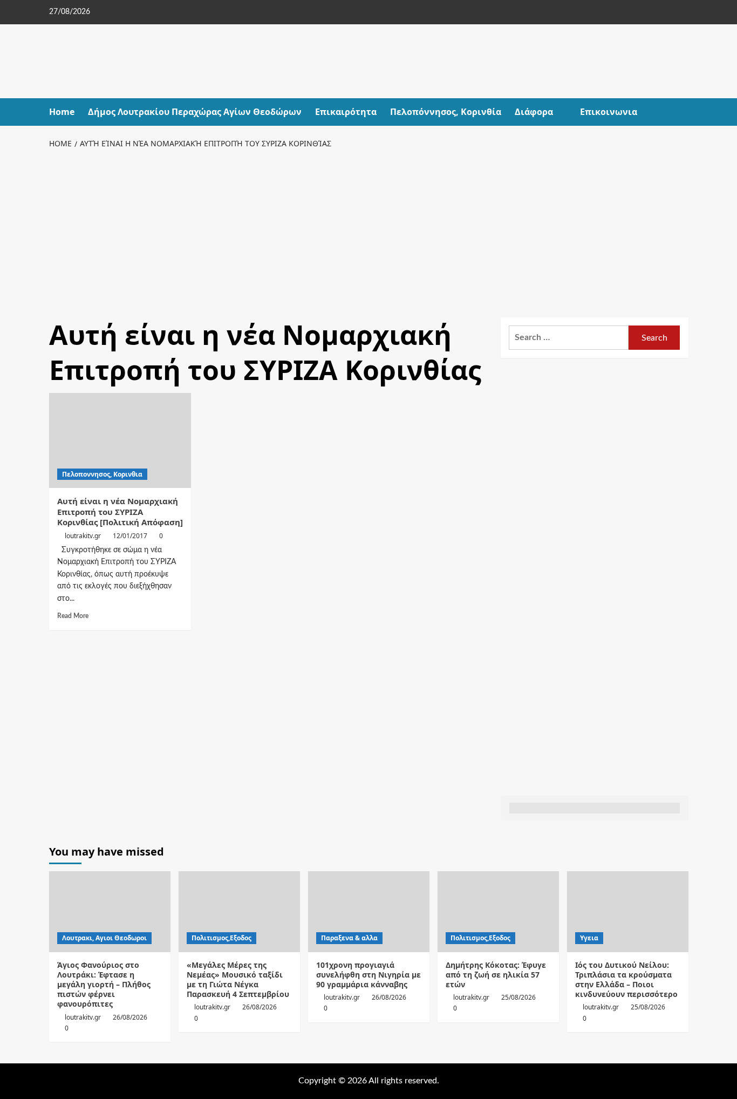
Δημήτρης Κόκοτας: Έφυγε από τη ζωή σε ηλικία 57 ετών (496, 974)
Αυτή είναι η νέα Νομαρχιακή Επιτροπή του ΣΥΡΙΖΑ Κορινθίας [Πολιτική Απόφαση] (120, 511)
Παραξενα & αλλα (349, 937)
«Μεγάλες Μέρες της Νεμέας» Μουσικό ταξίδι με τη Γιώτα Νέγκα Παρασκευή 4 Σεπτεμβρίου (238, 980)
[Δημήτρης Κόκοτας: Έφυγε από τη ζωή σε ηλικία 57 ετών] (498, 911)
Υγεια (589, 937)
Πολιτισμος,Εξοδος (221, 937)
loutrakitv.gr (83, 535)
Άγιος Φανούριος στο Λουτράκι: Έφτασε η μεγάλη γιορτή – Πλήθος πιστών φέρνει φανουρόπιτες (104, 984)
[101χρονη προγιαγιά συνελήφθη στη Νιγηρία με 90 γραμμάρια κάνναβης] (368, 911)
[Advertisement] (368, 231)
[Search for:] (569, 337)
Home (61, 112)
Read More (72, 616)
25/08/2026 (518, 997)
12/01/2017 (130, 535)
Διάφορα (534, 112)
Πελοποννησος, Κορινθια (102, 474)
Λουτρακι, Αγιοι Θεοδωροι (104, 937)
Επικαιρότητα (346, 112)
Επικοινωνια (608, 112)
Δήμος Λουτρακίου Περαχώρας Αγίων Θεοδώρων (195, 112)
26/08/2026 (130, 1017)
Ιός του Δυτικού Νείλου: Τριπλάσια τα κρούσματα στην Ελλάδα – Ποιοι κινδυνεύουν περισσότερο (626, 980)
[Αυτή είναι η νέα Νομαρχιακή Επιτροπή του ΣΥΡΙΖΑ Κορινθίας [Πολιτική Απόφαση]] (120, 440)
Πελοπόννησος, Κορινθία (445, 112)
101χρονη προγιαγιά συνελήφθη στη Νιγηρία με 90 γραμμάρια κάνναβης (368, 974)
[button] (681, 112)
